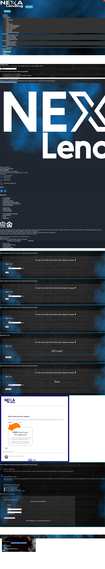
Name (9, 505)
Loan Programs (7, 198)
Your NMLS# (11, 513)
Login (4, 216)
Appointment (29, 7)
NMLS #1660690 (4, 170)
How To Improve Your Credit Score (12, 203)
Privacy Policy (6, 207)
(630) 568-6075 (7, 179)
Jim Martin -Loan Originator (14, 240)
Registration (6, 218)
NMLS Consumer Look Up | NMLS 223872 (17, 455)
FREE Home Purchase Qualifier (11, 202)
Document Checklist (8, 200)
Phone (9, 510)
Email (9, 507)
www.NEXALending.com (6, 168)
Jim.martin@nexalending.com (10, 183)
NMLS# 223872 (7, 209)
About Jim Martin (7, 210)
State (9, 267)
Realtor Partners (7, 215)
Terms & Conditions (8, 205)
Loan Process (6, 199)
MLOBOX (31, 240)
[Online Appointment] (7, 13)
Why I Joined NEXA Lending (10, 213)
